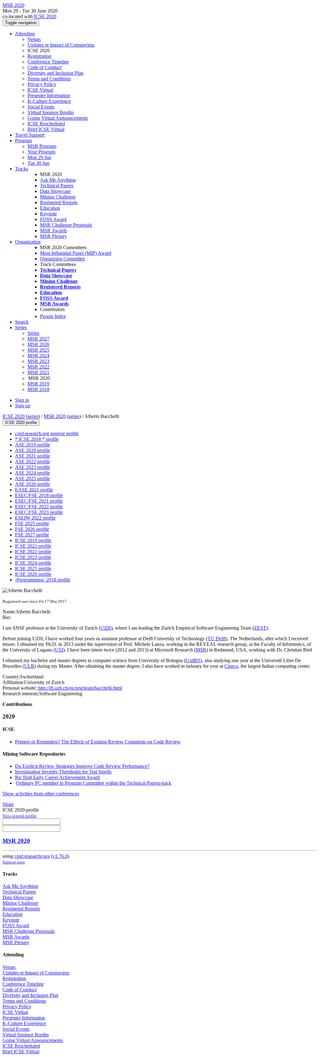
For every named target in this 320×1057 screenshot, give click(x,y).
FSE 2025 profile (32, 523)
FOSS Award (53, 219)
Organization (28, 241)
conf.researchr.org (32, 856)
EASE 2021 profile (34, 489)
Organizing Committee (62, 258)
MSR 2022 (38, 367)
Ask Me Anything (58, 180)
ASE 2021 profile (32, 456)
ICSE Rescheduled (46, 123)
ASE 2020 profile (32, 450)
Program (23, 140)
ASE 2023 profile (32, 467)
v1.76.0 (60, 856)
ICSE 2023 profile (33, 557)
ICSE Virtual (40, 90)
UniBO (193, 660)
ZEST (260, 628)
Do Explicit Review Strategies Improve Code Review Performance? (82, 766)
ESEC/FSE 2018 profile (39, 495)
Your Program (41, 151)
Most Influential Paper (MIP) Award (75, 253)
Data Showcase (55, 191)
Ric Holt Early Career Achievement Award (57, 777)
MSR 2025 (38, 350)
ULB (29, 666)
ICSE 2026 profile (33, 574)
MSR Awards (53, 230)
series (33, 416)
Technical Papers (56, 185)
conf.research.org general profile (47, 433)
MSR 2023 (38, 361)
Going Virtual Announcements (58, 118)
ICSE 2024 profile (33, 563)
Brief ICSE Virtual (46, 129)
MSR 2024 (38, 355)
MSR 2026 (38, 344)
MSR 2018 (38, 389)
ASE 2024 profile (32, 473)
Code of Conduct (45, 67)
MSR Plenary (53, 236)
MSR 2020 (55, 416)
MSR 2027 (38, 338)
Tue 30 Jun (38, 163)
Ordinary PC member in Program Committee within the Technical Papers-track (93, 783)
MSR (201, 649)
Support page (13, 862)
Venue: (34, 39)
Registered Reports (59, 202)
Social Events (41, 106)
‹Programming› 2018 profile (42, 579)
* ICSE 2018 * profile (37, 439)
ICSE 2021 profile (33, 546)
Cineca (231, 666)
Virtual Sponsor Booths (51, 112)
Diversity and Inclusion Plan (55, 73)
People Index (53, 316)
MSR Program (42, 146)
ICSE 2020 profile (21, 422)
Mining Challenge (58, 196)
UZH (105, 628)
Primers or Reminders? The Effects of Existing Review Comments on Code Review (98, 741)
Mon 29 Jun (39, 157)
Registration (39, 56)
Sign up (22, 405)
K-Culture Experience (49, 101)
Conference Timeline (48, 61)
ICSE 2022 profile (33, 551)
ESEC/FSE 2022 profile (39, 506)
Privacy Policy (42, 84)
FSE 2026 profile (32, 529)
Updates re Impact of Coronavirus (61, 45)
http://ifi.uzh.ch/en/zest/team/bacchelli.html (79, 688)
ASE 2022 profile (32, 461)
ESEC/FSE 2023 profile (39, 512)
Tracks (21, 168)
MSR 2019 (38, 383)
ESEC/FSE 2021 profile (39, 501)
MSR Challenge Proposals (66, 225)
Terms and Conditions (49, 78)
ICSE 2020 (45, 16)
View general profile (19, 815)
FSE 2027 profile (32, 534)
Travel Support (29, 135)
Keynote (48, 213)
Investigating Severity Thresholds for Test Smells (63, 771)
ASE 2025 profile (32, 478)
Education (50, 208)
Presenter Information (49, 95)
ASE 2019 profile (32, 444)
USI (59, 649)
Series (33, 333)
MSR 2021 (38, 372)
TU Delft (217, 638)
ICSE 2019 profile (33, 540)
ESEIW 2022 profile (35, 518)
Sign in (22, 400)
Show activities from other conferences (40, 793)
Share (8, 804)
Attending (25, 33)
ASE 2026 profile (32, 484)
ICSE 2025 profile (33, 568)
